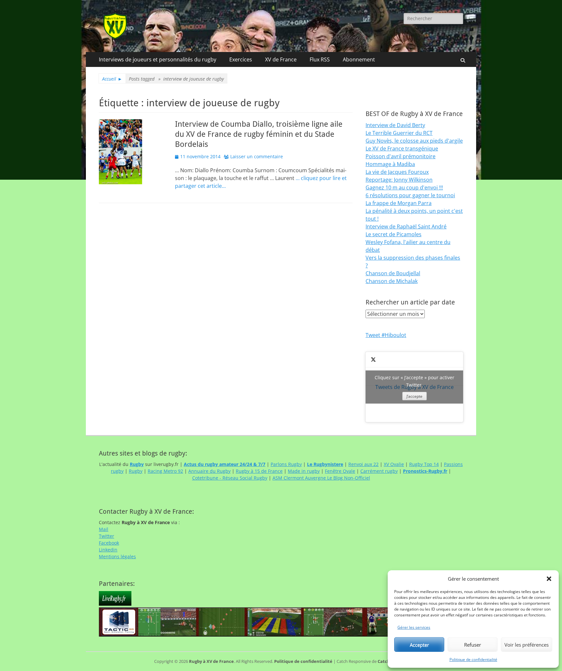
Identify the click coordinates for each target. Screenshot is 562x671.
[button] (549, 578)
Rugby (135, 471)
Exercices (240, 59)
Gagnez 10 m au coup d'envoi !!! (404, 187)
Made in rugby (304, 471)
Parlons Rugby (286, 464)
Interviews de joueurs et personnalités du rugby (157, 59)
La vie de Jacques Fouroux (397, 171)
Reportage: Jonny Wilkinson (399, 179)
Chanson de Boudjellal (393, 273)
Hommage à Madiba (390, 164)
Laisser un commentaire (256, 156)
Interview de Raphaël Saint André (406, 226)
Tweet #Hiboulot (386, 335)
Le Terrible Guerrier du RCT (399, 132)
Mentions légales (117, 556)
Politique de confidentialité (473, 659)
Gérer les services (413, 627)
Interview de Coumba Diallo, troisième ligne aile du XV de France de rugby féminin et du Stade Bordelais (258, 134)
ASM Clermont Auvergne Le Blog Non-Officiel (321, 478)
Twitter (106, 536)
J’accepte (414, 396)
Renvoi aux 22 (363, 464)
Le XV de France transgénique (402, 148)
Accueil (112, 79)
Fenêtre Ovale (340, 471)
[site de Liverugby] (115, 604)
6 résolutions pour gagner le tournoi (410, 195)
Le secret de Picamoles (393, 234)
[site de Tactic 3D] (256, 635)
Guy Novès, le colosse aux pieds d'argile (414, 140)
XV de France (281, 59)
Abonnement (359, 59)
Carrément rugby (379, 471)
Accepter (419, 644)
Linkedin (108, 550)
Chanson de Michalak (392, 281)
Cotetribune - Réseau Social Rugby (229, 478)
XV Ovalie (394, 464)
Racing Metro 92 (165, 471)
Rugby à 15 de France (259, 471)
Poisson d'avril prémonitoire (400, 156)
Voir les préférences (526, 644)
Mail (103, 529)
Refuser (472, 644)
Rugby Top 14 (424, 464)
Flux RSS (320, 59)
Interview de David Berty (395, 125)
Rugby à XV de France (211, 661)
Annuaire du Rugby (209, 471)
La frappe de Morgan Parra (399, 203)
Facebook (109, 543)
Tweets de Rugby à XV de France (414, 386)
